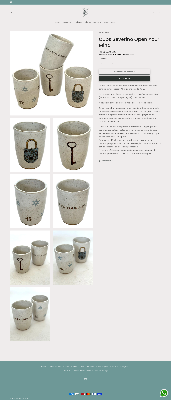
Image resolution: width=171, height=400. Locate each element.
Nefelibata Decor (22, 398)
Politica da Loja (101, 370)
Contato (66, 370)
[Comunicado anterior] (56, 2)
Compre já (124, 78)
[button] (12, 12)
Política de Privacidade (83, 370)
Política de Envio (70, 366)
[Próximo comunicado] (114, 2)
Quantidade (104, 59)
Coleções (124, 366)
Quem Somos (55, 366)
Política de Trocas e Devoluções (94, 366)
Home (43, 366)
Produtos (114, 366)
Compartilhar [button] (107, 161)
